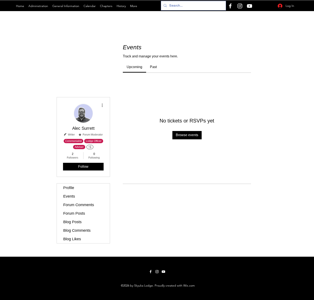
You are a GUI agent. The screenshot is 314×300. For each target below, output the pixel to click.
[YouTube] (249, 6)
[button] (38, 6)
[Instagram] (240, 6)
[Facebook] (230, 6)
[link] (134, 67)
